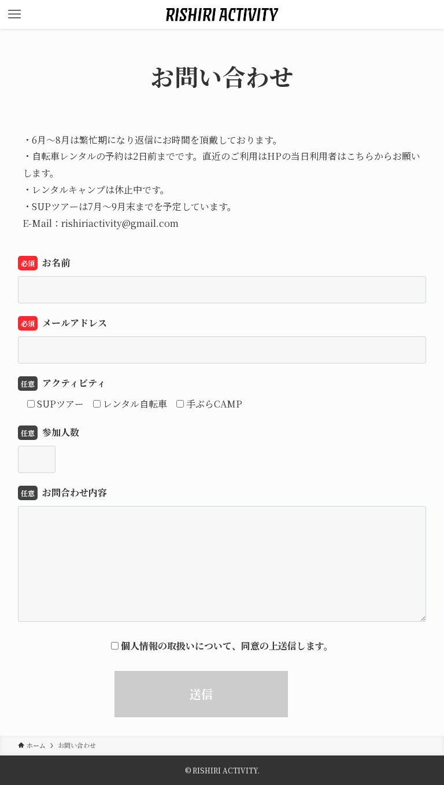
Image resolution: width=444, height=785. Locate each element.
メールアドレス (64, 322)
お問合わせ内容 (64, 492)
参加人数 (50, 432)
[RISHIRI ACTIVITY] (222, 14)
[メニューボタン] (14, 14)
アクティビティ (63, 383)
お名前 (45, 262)
